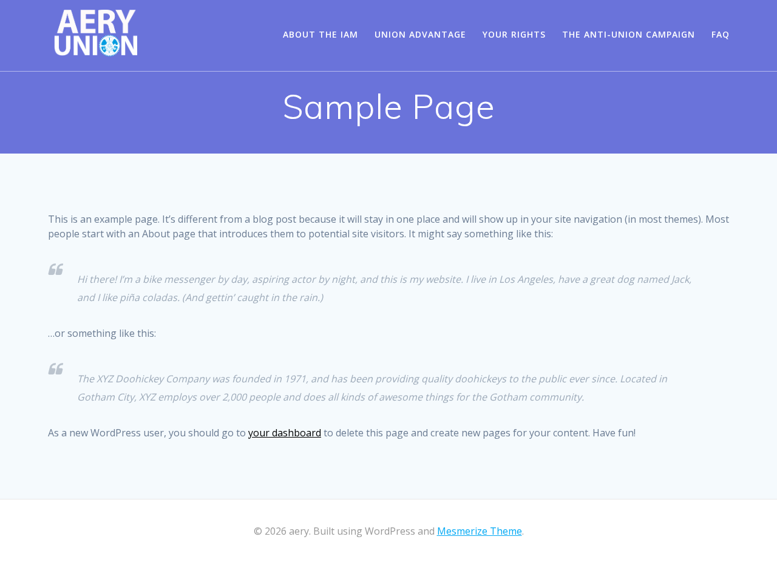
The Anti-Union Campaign (628, 34)
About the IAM (320, 34)
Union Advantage (420, 34)
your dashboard (284, 432)
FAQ (720, 34)
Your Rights (514, 34)
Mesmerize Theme (479, 531)
